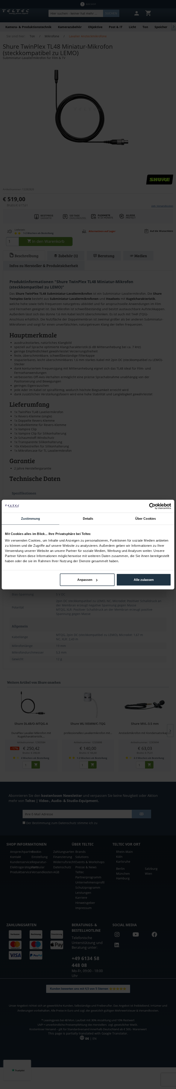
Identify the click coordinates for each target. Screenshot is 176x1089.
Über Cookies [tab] (145, 518)
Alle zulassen (144, 580)
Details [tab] (88, 518)
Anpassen (84, 580)
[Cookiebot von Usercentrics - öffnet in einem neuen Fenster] (152, 506)
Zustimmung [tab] (30, 518)
